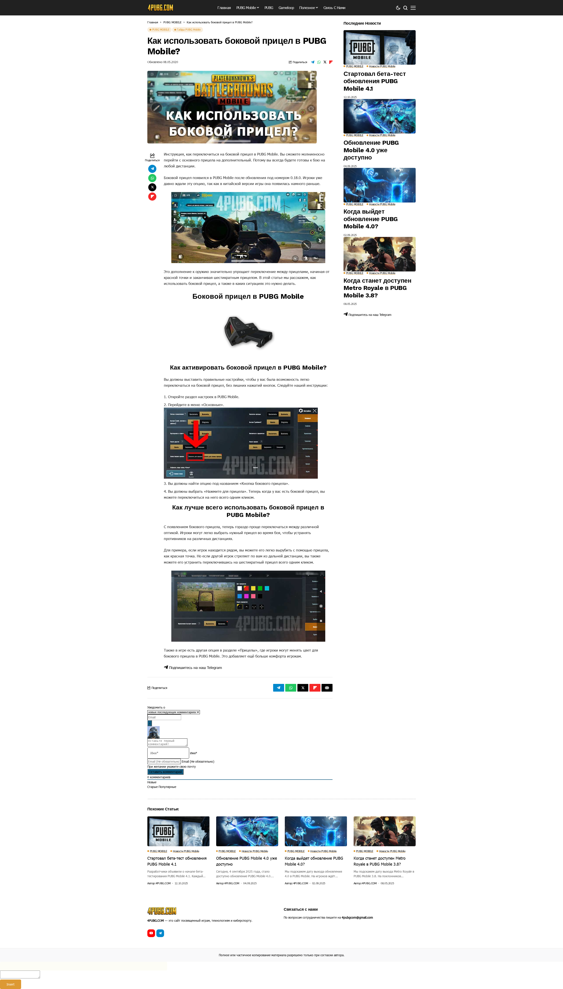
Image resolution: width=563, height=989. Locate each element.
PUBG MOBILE (172, 22)
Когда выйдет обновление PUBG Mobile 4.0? (371, 219)
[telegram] (160, 933)
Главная (152, 22)
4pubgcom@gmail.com (357, 917)
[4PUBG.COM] (160, 7)
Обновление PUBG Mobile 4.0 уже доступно (371, 150)
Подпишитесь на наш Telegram (195, 667)
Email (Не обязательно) (198, 761)
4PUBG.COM (163, 883)
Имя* (193, 753)
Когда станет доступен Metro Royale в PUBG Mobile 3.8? (377, 288)
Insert (11, 984)
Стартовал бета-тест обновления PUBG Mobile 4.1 (375, 81)
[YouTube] (151, 933)
